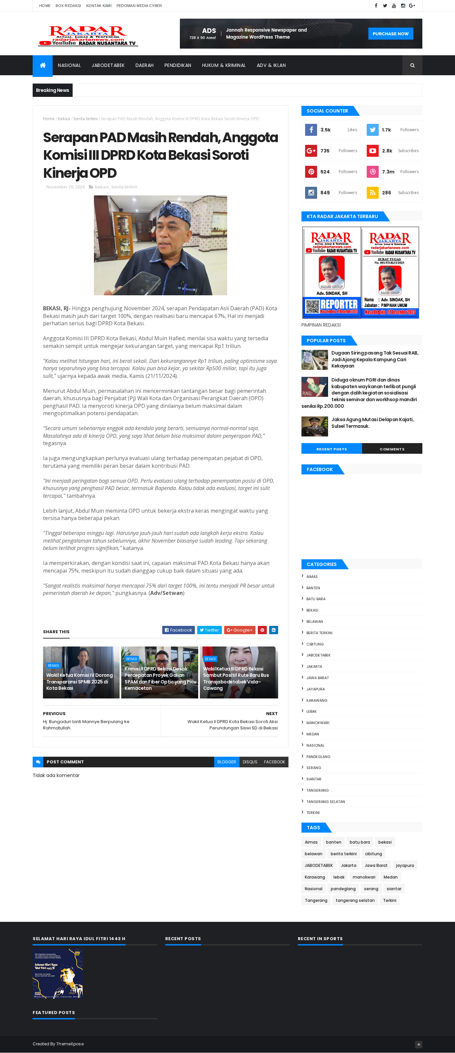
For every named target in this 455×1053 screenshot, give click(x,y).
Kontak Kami (99, 6)
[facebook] (376, 6)
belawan (314, 621)
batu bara (315, 599)
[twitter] (385, 6)
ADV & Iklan (271, 65)
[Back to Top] (418, 1044)
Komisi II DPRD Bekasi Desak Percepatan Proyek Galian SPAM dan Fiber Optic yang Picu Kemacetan (160, 678)
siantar (313, 779)
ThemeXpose (70, 1044)
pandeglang (318, 756)
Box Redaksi (68, 6)
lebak (311, 711)
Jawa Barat (317, 677)
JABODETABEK (318, 655)
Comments (392, 449)
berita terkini (86, 119)
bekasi (64, 119)
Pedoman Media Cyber (139, 6)
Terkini (313, 812)
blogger (227, 762)
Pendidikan (178, 65)
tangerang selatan (325, 801)
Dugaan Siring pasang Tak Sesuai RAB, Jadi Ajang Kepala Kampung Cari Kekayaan (374, 359)
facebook (274, 762)
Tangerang (317, 790)
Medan (312, 734)
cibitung (315, 644)
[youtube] (394, 6)
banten (313, 588)
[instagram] (403, 6)
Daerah (145, 65)
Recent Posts (331, 449)
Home (45, 6)
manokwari (317, 722)
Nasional (69, 65)
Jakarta (314, 666)
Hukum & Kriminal (224, 65)
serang (313, 767)
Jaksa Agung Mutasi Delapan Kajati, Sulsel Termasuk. (372, 422)
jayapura (315, 689)
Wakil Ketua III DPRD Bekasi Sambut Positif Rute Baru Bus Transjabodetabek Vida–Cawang (236, 678)
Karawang (316, 700)
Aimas (312, 576)
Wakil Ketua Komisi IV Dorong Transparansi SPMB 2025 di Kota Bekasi (79, 681)
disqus (250, 762)
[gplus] (412, 6)
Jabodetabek (108, 65)
